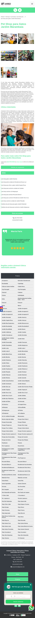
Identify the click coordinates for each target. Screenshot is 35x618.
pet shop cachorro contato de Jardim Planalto (13, 201)
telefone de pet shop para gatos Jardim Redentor (14, 204)
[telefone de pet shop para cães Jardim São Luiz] (26, 39)
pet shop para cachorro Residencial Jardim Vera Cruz (15, 197)
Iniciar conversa (18, 601)
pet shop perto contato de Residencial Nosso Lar (14, 182)
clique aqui (19, 161)
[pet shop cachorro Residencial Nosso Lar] (9, 39)
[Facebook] (19, 605)
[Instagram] (15, 605)
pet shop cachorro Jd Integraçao (10, 191)
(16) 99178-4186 (18, 220)
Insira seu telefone (18, 593)
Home (17, 574)
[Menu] (32, 3)
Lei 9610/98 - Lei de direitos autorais (10, 544)
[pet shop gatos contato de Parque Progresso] (26, 56)
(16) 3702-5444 (11, 161)
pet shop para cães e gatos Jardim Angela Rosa (14, 185)
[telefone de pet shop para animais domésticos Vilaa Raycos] (9, 56)
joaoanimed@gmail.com (18, 567)
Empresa (17, 579)
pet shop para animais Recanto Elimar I (12, 194)
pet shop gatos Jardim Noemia (9, 179)
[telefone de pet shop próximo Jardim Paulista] (9, 72)
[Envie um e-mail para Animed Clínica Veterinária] (20, 10)
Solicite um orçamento (17, 167)
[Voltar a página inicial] (6, 4)
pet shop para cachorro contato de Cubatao (13, 188)
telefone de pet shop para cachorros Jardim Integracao (15, 207)
